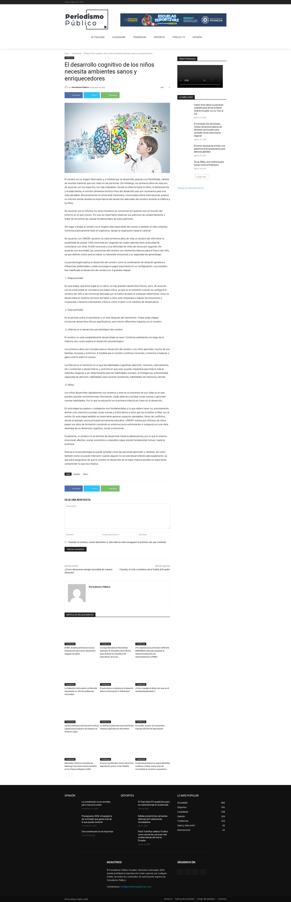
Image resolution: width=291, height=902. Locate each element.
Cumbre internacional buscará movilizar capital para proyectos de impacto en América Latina (82, 729)
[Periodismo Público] (67, 87)
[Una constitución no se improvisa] (72, 835)
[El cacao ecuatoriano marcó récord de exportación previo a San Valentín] (117, 748)
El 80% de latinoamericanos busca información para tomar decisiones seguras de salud (80, 651)
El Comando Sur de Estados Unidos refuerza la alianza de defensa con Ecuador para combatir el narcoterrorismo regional (208, 130)
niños (85, 474)
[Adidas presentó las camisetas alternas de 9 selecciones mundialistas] (128, 820)
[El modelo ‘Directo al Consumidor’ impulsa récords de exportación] (152, 711)
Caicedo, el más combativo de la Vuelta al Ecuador (145, 569)
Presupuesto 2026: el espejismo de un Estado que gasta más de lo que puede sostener (97, 819)
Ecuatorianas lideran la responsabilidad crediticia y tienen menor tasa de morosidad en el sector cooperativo (152, 766)
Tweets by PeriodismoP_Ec (190, 188)
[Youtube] (224, 2)
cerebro (76, 474)
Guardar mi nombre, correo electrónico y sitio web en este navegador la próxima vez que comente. (117, 542)
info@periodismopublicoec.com (135, 886)
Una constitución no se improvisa (97, 831)
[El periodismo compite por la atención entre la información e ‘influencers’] (117, 673)
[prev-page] (66, 776)
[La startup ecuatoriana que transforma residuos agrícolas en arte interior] (117, 711)
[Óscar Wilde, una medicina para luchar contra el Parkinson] (184, 166)
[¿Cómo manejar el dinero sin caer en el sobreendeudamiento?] (152, 673)
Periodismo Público (80, 87)
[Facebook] (212, 2)
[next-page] (71, 776)
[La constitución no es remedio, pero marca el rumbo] (72, 805)
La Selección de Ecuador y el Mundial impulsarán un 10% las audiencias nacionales (81, 691)
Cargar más (201, 177)
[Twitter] (220, 2)
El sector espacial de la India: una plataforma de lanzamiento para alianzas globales (209, 149)
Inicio (67, 53)
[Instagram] (216, 2)
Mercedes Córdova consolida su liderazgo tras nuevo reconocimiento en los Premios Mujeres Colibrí (81, 766)
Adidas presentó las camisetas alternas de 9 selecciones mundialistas (152, 819)
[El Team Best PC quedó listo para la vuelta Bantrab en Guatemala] (128, 805)
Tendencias (76, 53)
